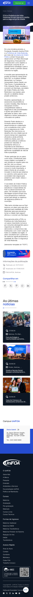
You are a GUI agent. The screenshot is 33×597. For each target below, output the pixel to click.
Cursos (6, 496)
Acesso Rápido (9, 545)
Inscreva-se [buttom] (19, 3)
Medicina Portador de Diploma (13, 531)
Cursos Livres (7, 512)
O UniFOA (7, 471)
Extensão (6, 483)
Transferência (7, 540)
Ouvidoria (6, 554)
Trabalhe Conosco (9, 563)
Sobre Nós (6, 474)
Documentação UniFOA (11, 489)
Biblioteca (6, 557)
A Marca (6, 477)
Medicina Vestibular (9, 523)
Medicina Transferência (11, 529)
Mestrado (6, 509)
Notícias (9, 11)
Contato (5, 551)
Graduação (6, 503)
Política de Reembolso (10, 491)
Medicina (6, 500)
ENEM (5, 537)
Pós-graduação (8, 506)
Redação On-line (8, 534)
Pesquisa (6, 480)
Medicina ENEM (8, 526)
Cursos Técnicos (8, 514)
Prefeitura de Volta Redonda (17, 53)
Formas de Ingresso (11, 519)
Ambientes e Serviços (10, 486)
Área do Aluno (8, 548)
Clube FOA (6, 560)
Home (4, 11)
